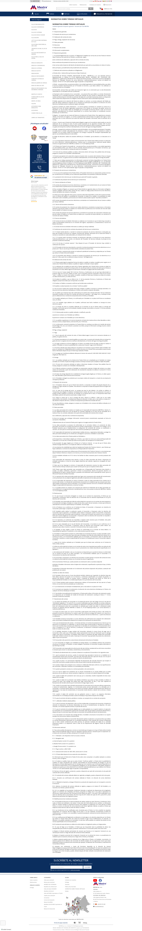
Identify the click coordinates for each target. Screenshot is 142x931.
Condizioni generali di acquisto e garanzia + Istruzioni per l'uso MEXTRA (71, 26)
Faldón (33, 103)
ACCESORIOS (34, 110)
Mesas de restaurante (37, 76)
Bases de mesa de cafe (37, 85)
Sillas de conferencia (37, 27)
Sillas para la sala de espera (37, 57)
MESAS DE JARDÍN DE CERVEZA (39, 83)
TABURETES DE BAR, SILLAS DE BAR (39, 49)
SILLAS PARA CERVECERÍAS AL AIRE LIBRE (38, 45)
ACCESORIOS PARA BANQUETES (36, 106)
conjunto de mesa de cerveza (37, 79)
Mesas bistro (35, 73)
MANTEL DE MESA (35, 101)
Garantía (67, 884)
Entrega (32, 887)
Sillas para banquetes (37, 24)
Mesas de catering (36, 68)
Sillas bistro (35, 37)
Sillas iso (34, 29)
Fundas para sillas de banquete (37, 97)
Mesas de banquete (37, 62)
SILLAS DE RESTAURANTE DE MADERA (38, 53)
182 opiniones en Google (40, 177)
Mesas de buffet (36, 70)
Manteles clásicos (36, 94)
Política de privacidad (70, 886)
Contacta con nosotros (95, 4)
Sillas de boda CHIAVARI (38, 35)
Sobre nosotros (73, 4)
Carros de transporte (37, 117)
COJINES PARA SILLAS (36, 113)
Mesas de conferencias (38, 65)
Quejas (67, 891)
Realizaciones (83, 4)
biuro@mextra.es (47, 1)
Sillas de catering (36, 32)
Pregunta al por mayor (104, 14)
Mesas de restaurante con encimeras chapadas (39, 88)
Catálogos (83, 14)
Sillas (37, 14)
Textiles (66, 14)
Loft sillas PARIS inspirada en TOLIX (39, 40)
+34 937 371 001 (101, 904)
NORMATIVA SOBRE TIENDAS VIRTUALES (75, 889)
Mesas (52, 14)
